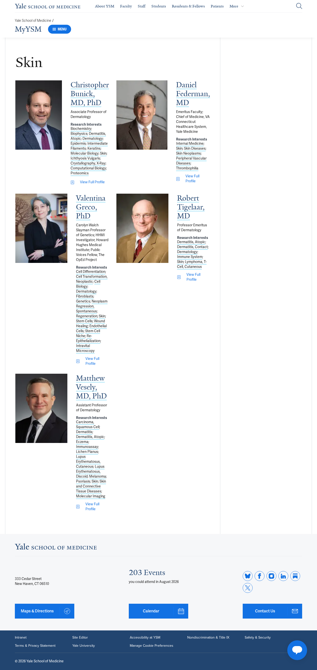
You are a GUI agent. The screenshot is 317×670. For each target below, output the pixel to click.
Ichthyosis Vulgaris (85, 158)
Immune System (189, 257)
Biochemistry (81, 129)
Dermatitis (84, 432)
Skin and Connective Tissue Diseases (91, 486)
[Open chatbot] (297, 650)
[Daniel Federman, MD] (141, 115)
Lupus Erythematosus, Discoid (90, 471)
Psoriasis (83, 481)
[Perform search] (299, 6)
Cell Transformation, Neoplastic (91, 279)
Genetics (83, 301)
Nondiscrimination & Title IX (208, 637)
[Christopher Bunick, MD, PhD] (38, 115)
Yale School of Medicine (33, 21)
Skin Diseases (195, 148)
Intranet (20, 637)
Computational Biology (88, 168)
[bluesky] (248, 576)
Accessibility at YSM (145, 637)
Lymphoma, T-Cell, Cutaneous (192, 264)
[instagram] (271, 576)
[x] (248, 588)
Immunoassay (87, 447)
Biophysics (79, 134)
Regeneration (86, 316)
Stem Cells (84, 321)
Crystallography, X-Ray (88, 163)
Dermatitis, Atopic (191, 242)
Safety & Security (258, 637)
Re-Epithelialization (88, 338)
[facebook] (259, 576)
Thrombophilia (187, 168)
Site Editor (80, 637)
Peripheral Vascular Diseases (191, 160)
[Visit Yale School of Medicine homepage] (56, 548)
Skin (103, 153)
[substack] (295, 576)
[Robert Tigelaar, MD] (142, 228)
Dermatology (92, 139)
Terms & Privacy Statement (35, 645)
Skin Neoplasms (188, 153)
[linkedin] (283, 576)
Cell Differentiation (90, 272)
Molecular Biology (85, 153)
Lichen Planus (87, 452)
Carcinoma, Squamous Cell (87, 424)
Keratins (94, 148)
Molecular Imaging (90, 496)
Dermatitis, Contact (192, 247)
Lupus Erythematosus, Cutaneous (88, 462)
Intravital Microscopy (85, 348)
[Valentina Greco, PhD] (41, 228)
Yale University (83, 645)
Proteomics (80, 173)
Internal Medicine (190, 143)
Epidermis (78, 143)
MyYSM (28, 29)
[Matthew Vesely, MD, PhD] (41, 408)
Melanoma (97, 476)
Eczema (82, 442)
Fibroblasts (84, 296)
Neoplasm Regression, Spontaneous (91, 306)
